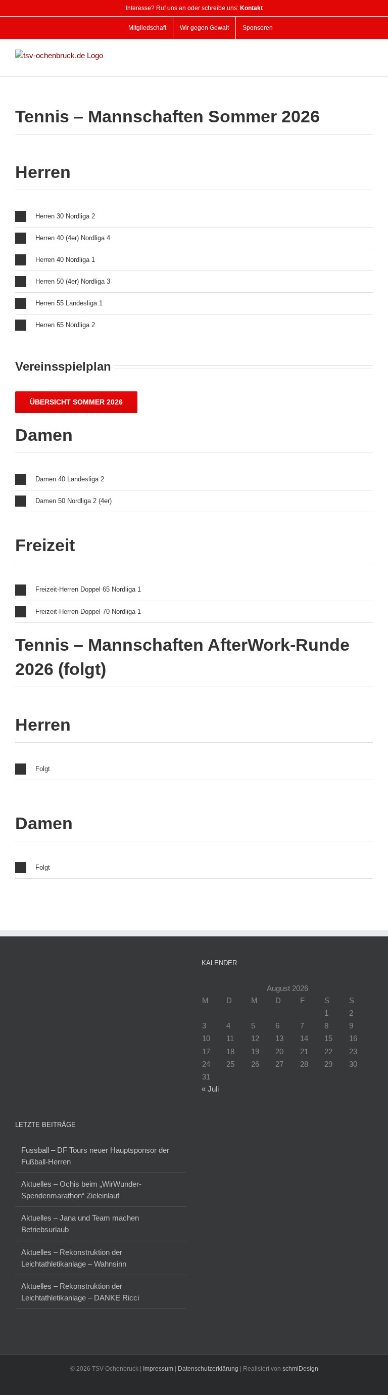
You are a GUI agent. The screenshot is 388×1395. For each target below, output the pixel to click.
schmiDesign (300, 1368)
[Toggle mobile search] (351, 55)
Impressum (158, 1368)
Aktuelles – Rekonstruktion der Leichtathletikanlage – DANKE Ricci (80, 1292)
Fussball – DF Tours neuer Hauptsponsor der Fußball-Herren (95, 1156)
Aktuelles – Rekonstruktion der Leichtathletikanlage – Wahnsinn (73, 1258)
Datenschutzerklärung (208, 1368)
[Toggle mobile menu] (369, 55)
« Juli (210, 1089)
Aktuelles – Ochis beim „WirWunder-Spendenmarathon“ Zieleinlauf (81, 1190)
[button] (194, 216)
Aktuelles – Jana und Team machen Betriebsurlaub (80, 1223)
